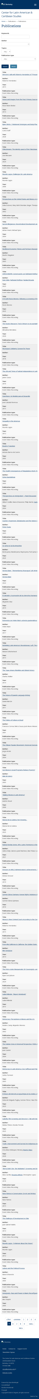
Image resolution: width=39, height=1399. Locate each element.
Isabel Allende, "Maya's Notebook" (14, 994)
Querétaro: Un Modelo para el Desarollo (16, 396)
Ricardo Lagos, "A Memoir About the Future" (17, 1243)
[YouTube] (11, 1345)
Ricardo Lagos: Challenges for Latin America (17, 174)
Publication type (8, 55)
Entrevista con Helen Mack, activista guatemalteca (19, 620)
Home (4, 21)
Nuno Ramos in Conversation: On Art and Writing (19, 1193)
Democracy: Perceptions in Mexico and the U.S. (18, 1019)
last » (21, 1328)
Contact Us (11, 1349)
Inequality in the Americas (11, 421)
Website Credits (7, 1373)
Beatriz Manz (27, 1150)
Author (4, 41)
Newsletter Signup (9, 1352)
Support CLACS (22, 1349)
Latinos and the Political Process (13, 1268)
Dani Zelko (6, 280)
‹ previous (18, 1319)
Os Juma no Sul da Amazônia (12, 546)
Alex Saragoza (7, 950)
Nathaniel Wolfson (16, 280)
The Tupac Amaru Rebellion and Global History (18, 670)
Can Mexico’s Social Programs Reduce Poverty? (18, 770)
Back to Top (34, 1396)
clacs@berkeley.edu (9, 1369)
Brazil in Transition (8, 446)
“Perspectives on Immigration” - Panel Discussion (19, 496)
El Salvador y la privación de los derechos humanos (19, 595)
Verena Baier (6, 577)
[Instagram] (15, 1345)
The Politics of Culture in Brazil (12, 720)
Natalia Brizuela (28, 280)
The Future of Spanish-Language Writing (16, 695)
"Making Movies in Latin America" (13, 795)
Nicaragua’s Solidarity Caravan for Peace (16, 349)
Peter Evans (6, 527)
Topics (4, 48)
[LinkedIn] (7, 1345)
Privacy (4, 1390)
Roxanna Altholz (17, 1175)
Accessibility (6, 1385)
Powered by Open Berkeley (10, 1382)
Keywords (5, 33)
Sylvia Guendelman (8, 477)
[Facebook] (3, 1345)
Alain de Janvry (7, 776)
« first (9, 1319)
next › (31, 1324)
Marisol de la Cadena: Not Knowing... (14, 820)
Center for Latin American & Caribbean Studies (17, 14)
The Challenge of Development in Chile (15, 1218)
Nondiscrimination (7, 1387)
